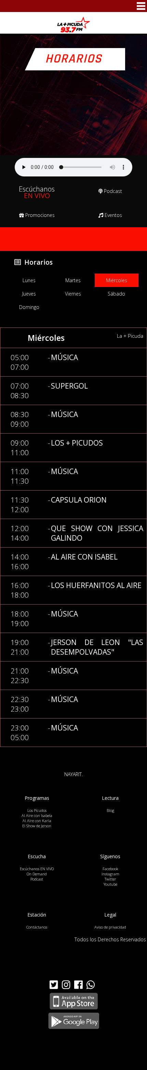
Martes (73, 280)
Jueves (29, 293)
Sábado (116, 293)
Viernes (73, 293)
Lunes (29, 280)
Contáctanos (36, 927)
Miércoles (116, 280)
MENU (141, 6)
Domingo (29, 307)
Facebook (110, 868)
